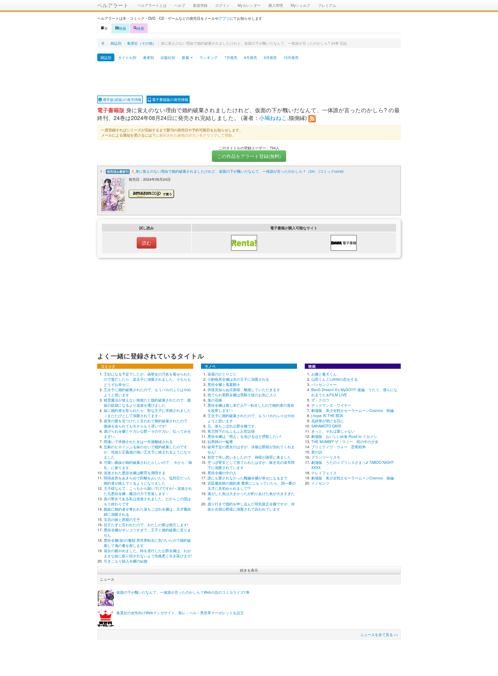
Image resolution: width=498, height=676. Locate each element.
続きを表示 (249, 570)
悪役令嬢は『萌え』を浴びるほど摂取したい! (244, 436)
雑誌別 (115, 43)
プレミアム (327, 5)
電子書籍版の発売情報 (169, 99)
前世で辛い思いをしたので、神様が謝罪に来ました (249, 457)
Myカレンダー (249, 5)
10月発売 (291, 57)
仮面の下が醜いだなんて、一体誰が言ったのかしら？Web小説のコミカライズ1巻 (183, 592)
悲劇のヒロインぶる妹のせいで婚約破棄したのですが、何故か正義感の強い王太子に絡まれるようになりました (147, 452)
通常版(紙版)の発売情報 (122, 99)
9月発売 (270, 57)
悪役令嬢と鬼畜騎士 (224, 384)
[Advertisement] (249, 78)
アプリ (224, 18)
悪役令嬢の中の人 (222, 472)
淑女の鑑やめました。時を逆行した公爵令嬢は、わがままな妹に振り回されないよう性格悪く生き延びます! (148, 553)
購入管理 (275, 5)
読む (146, 242)
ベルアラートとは (152, 5)
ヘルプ (179, 5)
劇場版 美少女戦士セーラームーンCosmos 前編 (352, 410)
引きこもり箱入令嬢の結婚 (125, 561)
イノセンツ (320, 483)
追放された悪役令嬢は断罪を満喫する (134, 472)
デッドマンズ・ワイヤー (331, 405)
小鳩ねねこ (273, 118)
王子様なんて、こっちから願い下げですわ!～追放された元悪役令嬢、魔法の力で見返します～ (148, 491)
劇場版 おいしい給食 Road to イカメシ (344, 436)
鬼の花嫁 (215, 400)
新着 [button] (186, 57)
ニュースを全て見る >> (379, 634)
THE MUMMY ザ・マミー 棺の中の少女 (344, 441)
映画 (122, 28)
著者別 (148, 57)
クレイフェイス (324, 472)
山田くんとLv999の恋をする (334, 379)
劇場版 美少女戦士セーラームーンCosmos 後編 (352, 477)
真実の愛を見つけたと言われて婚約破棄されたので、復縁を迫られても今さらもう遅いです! (147, 423)
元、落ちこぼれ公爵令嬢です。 (233, 426)
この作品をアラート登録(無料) (249, 156)
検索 (140, 28)
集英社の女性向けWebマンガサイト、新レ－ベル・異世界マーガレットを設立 (180, 612)
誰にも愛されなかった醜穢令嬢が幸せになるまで (247, 477)
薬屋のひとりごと (222, 374)
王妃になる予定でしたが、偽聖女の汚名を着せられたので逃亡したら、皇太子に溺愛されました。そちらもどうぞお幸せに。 (147, 379)
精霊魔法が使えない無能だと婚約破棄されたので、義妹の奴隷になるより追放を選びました (147, 402)
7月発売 (230, 57)
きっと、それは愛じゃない (333, 431)
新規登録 (200, 5)
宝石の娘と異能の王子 (122, 519)
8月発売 (250, 57)
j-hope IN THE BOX (327, 415)
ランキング (208, 57)
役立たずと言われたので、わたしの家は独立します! (146, 524)
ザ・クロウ (320, 400)
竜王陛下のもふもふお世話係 (231, 431)
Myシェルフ (300, 5)
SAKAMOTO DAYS (326, 426)
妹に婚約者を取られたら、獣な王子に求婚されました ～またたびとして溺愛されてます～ (147, 413)
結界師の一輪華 (220, 441)
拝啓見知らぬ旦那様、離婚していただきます (244, 389)
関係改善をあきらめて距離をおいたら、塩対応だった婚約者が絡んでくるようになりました (147, 480)
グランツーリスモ (325, 457)
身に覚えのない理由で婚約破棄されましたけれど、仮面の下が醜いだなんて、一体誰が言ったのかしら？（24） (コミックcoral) (239, 171)
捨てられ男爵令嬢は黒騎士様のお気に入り (242, 394)
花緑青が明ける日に (327, 420)
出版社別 (168, 57)
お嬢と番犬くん (324, 374)
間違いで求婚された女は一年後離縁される (138, 441)
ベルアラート (112, 5)
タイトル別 (127, 57)
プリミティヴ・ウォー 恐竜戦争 (338, 446)
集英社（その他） (141, 43)
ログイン (222, 5)
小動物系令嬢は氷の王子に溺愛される (238, 379)
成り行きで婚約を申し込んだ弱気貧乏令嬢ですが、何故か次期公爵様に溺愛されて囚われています (251, 506)
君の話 (316, 451)
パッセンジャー (324, 384)
